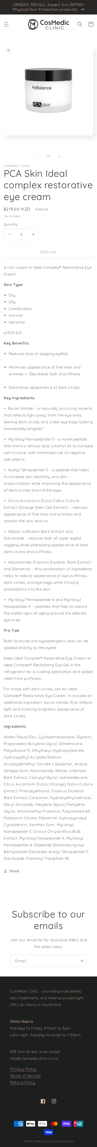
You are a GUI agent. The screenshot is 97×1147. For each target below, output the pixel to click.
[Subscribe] (81, 961)
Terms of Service (25, 1075)
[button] (6, 24)
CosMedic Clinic (41, 1141)
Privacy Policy (23, 1068)
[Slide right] (59, 156)
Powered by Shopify (62, 1141)
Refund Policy (23, 1082)
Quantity (10, 224)
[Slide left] (37, 156)
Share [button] (14, 871)
